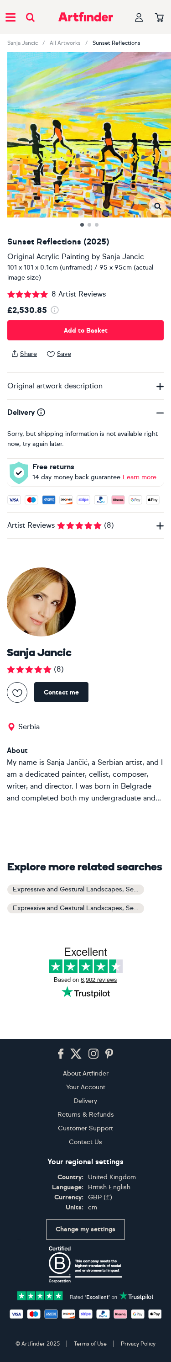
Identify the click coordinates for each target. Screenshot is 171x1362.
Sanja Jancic (22, 43)
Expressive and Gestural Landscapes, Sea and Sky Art (78, 889)
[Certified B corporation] (85, 1264)
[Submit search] (30, 17)
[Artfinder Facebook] (60, 1054)
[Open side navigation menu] (10, 17)
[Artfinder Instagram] (93, 1054)
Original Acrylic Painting (48, 256)
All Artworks (65, 43)
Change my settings (85, 1229)
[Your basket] (159, 18)
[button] (157, 206)
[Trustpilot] (85, 1295)
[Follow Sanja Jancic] (17, 692)
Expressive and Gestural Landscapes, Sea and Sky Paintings (78, 908)
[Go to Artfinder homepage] (85, 17)
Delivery (85, 1101)
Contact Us (85, 1142)
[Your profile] (139, 17)
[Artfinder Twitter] (76, 1054)
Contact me (61, 692)
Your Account (85, 1087)
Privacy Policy (138, 1344)
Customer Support (85, 1128)
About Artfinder (86, 1073)
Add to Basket (86, 330)
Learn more (139, 477)
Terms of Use (90, 1344)
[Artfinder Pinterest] (109, 1054)
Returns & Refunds (85, 1114)
